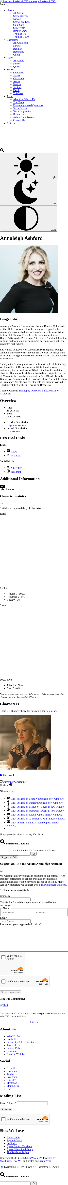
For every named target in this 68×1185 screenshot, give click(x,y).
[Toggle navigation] (56, 2)
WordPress (5, 1161)
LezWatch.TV (34, 1158)
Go (34, 854)
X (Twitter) (16, 467)
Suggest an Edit (9, 857)
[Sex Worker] (10, 785)
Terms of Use (14, 1045)
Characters (5, 393)
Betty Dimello (7, 775)
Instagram (15, 471)
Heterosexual (13, 431)
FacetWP (17, 1161)
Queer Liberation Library (20, 1149)
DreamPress (44, 1161)
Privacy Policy (14, 1048)
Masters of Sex (10, 781)
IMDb (13, 451)
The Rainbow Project (18, 1152)
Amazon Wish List (16, 1054)
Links (45, 390)
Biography (24, 390)
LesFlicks (12, 1143)
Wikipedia (15, 455)
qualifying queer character (52, 884)
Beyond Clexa (14, 1140)
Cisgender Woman (16, 425)
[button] (2, 151)
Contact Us (12, 1039)
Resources (12, 1051)
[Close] (8, 5)
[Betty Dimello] (25, 768)
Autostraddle (13, 1137)
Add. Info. (53, 390)
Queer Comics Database (19, 1146)
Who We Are (13, 1036)
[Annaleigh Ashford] (29, 312)
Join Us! (34, 1022)
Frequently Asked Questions (21, 1042)
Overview (36, 390)
